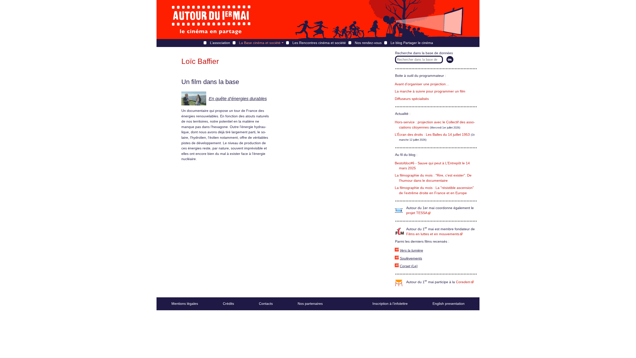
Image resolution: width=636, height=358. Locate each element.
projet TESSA (416, 213)
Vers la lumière (411, 250)
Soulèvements (411, 258)
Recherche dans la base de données (424, 53)
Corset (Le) (409, 266)
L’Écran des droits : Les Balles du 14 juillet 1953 (432, 134)
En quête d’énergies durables (238, 98)
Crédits (228, 304)
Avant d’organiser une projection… (422, 84)
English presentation (449, 304)
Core (463, 282)
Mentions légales (184, 304)
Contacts (266, 304)
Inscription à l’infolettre (390, 304)
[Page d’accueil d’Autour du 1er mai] (211, 19)
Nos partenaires (310, 304)
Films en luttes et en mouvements (432, 234)
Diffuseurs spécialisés (412, 99)
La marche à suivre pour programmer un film (430, 91)
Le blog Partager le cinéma (412, 43)
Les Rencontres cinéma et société (319, 43)
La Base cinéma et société (259, 43)
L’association (220, 43)
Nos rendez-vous (368, 43)
